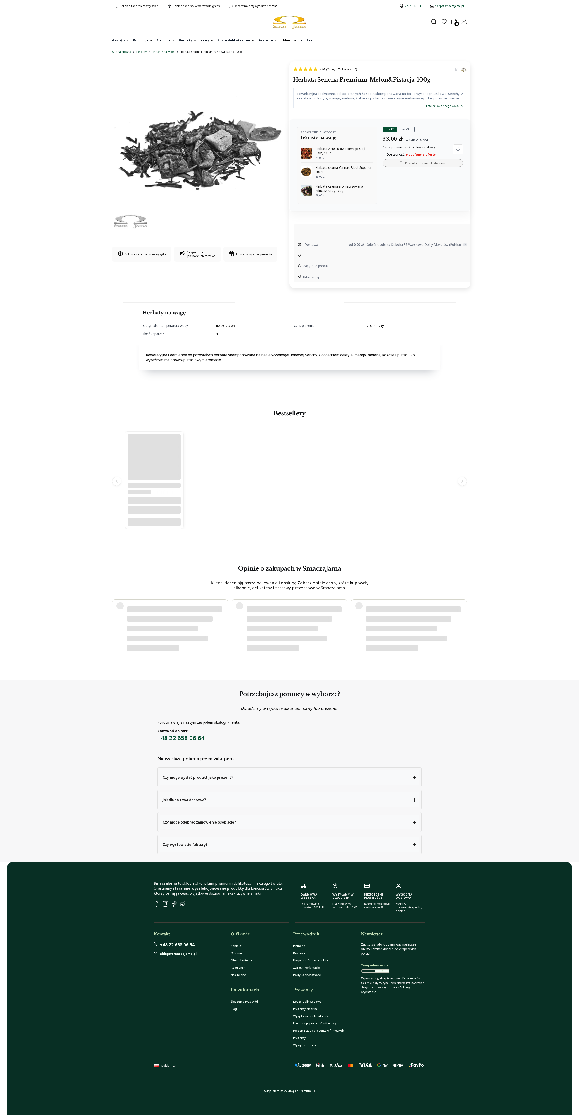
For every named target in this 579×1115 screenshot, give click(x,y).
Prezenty (299, 1038)
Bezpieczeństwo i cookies (311, 960)
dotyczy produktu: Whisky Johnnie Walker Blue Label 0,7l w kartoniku (170, 635)
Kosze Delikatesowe (307, 1001)
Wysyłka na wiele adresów (311, 1016)
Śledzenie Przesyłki (244, 1001)
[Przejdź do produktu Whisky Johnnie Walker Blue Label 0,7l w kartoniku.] (154, 478)
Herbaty (141, 52)
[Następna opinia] (462, 621)
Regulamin (238, 968)
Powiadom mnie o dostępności (425, 163)
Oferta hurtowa (241, 960)
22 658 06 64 (413, 6)
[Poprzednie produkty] (116, 481)
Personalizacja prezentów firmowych (318, 1030)
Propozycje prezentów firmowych (316, 1023)
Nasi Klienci (238, 975)
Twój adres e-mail (375, 965)
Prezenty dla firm (305, 1009)
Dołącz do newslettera (382, 971)
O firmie (236, 953)
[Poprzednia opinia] (116, 621)
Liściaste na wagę (163, 52)
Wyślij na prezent (305, 1045)
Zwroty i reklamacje (306, 968)
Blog (234, 1009)
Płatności (299, 946)
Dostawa (299, 953)
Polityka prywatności (307, 975)
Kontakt (236, 946)
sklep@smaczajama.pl (449, 6)
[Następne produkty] (462, 481)
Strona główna (121, 52)
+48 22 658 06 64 (180, 738)
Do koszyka (154, 522)
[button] (458, 149)
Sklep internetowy (288, 1091)
